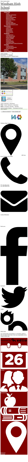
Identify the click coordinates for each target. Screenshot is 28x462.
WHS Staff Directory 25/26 (12, 24)
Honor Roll (8, 39)
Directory (9, 56)
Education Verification (11, 23)
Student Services (9, 32)
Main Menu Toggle (5, 9)
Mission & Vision (10, 18)
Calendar (13, 56)
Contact (7, 13)
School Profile (9, 16)
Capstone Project (9, 34)
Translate (11, 55)
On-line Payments (10, 48)
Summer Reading (9, 41)
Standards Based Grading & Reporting (14, 43)
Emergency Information (11, 14)
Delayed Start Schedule (11, 17)
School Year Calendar (10, 19)
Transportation (9, 29)
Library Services (9, 28)
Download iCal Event (17, 108)
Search (16, 56)
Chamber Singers (9, 46)
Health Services (9, 31)
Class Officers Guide (10, 36)
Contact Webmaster (5, 214)
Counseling (8, 27)
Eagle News (8, 21)
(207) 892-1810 (5, 185)
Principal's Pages (9, 22)
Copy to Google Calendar (6, 108)
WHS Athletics (4, 109)
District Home (4, 56)
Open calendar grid (16, 111)
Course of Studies (10, 38)
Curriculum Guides (10, 42)
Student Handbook (10, 37)
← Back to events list (6, 111)
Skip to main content (5, 1)
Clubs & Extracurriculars (11, 47)
